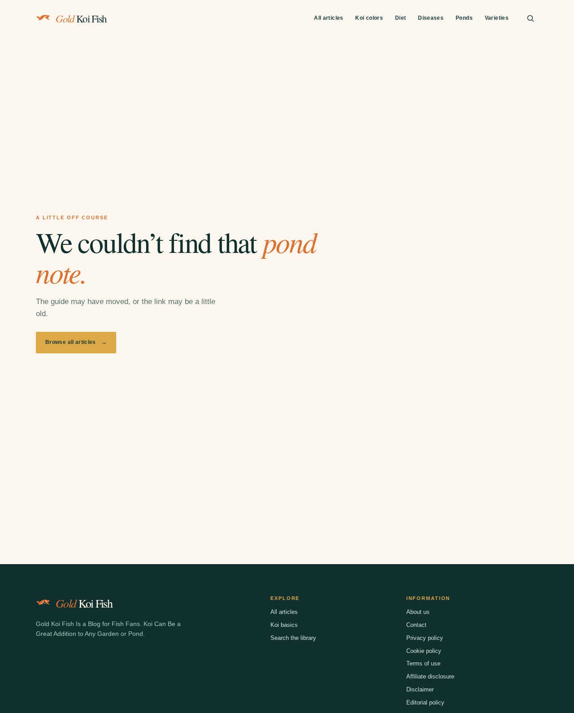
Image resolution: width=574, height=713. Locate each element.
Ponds (464, 18)
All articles (328, 18)
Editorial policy (425, 702)
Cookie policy (423, 651)
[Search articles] (530, 18)
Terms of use (423, 663)
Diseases (431, 18)
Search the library (293, 638)
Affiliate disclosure (430, 676)
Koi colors (369, 18)
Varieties (497, 18)
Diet (400, 18)
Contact (416, 625)
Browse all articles (76, 342)
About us (418, 612)
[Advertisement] (287, 104)
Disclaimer (420, 689)
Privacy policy (424, 638)
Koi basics (284, 625)
